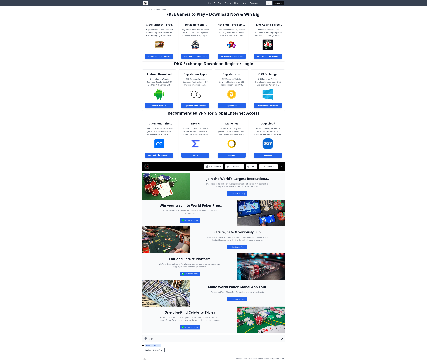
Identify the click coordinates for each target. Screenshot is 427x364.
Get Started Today (237, 194)
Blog (244, 3)
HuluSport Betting (159, 9)
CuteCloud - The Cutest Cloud (159, 123)
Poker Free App (214, 3)
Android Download (159, 74)
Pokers (228, 3)
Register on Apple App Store (195, 74)
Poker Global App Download (258, 359)
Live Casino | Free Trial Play (268, 24)
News (236, 3)
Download (254, 3)
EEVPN (195, 123)
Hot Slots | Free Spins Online (232, 24)
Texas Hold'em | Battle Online (195, 24)
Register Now (232, 74)
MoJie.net (231, 123)
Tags (148, 9)
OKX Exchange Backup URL (267, 74)
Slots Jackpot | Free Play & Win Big (159, 24)
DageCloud (268, 123)
